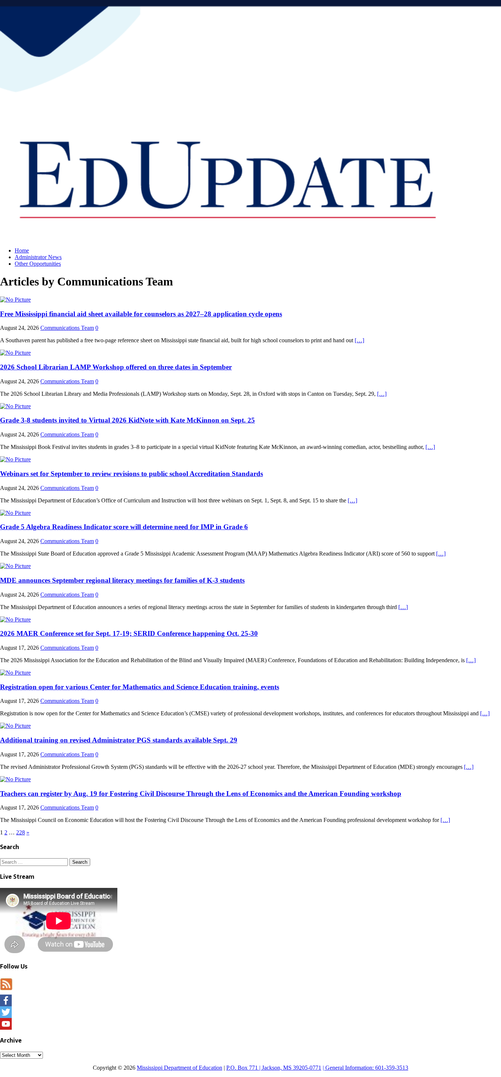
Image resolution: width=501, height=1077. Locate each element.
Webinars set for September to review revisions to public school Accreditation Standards (131, 473)
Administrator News (38, 257)
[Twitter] (250, 1012)
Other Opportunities (38, 264)
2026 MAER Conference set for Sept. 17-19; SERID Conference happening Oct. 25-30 (129, 633)
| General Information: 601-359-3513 (365, 1068)
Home (22, 250)
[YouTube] (250, 1024)
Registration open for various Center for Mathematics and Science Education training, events (139, 687)
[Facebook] (250, 1000)
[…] (359, 340)
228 (20, 832)
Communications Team (67, 328)
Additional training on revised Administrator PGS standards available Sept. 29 (118, 740)
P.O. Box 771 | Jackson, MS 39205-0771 (273, 1068)
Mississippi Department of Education (179, 1068)
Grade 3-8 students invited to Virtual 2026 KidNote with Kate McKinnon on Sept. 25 (127, 420)
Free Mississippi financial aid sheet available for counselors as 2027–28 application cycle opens (141, 314)
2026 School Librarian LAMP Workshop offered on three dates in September (116, 367)
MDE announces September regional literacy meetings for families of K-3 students (122, 580)
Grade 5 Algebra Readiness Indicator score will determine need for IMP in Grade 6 (124, 527)
